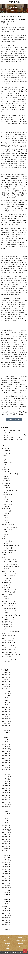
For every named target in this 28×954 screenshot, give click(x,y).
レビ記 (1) (5, 534)
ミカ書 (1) (5, 460)
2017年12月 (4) (6, 913)
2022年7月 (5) (6, 786)
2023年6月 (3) (6, 760)
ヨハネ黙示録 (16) (7, 626)
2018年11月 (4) (6, 887)
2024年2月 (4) (6, 742)
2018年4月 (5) (6, 904)
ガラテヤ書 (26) (6, 487)
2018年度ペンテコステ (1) (9, 643)
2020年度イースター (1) (9, 603)
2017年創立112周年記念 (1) (10, 652)
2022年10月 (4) (6, 779)
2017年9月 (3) (6, 920)
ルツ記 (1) (5, 455)
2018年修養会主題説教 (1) (9, 636)
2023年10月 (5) (6, 751)
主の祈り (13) (6, 629)
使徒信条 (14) (6, 513)
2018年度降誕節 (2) (7, 640)
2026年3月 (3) (6, 684)
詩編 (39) (5, 531)
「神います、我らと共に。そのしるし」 (13, 430)
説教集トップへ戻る (14, 420)
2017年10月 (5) (6, 917)
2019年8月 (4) (6, 867)
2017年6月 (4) (6, 927)
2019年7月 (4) (6, 869)
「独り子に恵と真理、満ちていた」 (12, 437)
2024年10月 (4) (6, 723)
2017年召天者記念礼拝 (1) (9, 649)
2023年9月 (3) (6, 753)
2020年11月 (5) (6, 832)
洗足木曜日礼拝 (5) (7, 582)
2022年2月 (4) (6, 797)
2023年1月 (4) (6, 772)
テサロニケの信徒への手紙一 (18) (11, 615)
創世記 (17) (5, 555)
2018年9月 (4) (6, 892)
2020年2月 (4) (6, 853)
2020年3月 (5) (6, 850)
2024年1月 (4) (6, 744)
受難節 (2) (5, 518)
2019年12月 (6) (6, 857)
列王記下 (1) (5, 448)
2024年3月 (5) (6, 739)
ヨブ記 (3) (5, 497)
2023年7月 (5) (6, 758)
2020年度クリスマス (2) (9, 589)
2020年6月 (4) (6, 843)
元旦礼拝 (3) (5, 633)
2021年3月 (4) (6, 823)
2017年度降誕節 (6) (7, 661)
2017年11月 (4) (6, 915)
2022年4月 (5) (6, 793)
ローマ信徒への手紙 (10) (9, 548)
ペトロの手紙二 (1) (7, 612)
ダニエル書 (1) (6, 476)
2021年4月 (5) (6, 820)
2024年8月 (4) (6, 728)
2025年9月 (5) (6, 698)
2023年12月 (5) (6, 746)
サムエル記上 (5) (7, 552)
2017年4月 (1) (6, 929)
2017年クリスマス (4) (8, 663)
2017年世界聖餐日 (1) (8, 645)
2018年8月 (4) (6, 894)
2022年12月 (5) (6, 774)
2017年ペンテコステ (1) (9, 659)
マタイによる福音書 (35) (9, 550)
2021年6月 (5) (6, 816)
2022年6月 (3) (6, 788)
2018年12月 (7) (6, 885)
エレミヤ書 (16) (6, 543)
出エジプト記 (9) (7, 541)
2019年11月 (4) (6, 860)
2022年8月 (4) (6, 783)
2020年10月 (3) (6, 834)
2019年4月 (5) (6, 876)
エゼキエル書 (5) (7, 504)
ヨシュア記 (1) (6, 464)
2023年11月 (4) (6, 749)
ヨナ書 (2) (5, 515)
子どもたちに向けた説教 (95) (10, 631)
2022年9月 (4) (6, 781)
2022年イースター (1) (8, 571)
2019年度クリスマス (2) (9, 610)
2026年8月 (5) (6, 672)
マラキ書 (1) (5, 485)
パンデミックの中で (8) (8, 601)
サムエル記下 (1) (7, 529)
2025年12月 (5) (6, 691)
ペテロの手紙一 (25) (8, 617)
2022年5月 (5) (6, 790)
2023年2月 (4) (6, 769)
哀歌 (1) (4, 557)
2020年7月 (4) (6, 841)
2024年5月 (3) (6, 735)
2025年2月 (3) (6, 714)
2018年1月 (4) (6, 911)
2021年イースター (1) (8, 580)
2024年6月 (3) (6, 732)
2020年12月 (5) (6, 830)
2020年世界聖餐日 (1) (8, 594)
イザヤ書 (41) (6, 568)
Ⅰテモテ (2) (5, 596)
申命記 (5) (5, 520)
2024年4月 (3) (6, 737)
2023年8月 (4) (6, 755)
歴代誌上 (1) (5, 469)
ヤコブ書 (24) (6, 599)
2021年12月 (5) (6, 802)
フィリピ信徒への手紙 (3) (9, 527)
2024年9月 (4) (6, 725)
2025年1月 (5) (6, 716)
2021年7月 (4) (6, 813)
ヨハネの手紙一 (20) (8, 619)
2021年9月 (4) (6, 809)
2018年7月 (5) (6, 897)
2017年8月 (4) (6, 922)
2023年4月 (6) (6, 765)
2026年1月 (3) (6, 688)
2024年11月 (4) (6, 721)
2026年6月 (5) (6, 677)
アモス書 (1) (5, 506)
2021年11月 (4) (6, 804)
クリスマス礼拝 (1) (7, 462)
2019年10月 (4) (6, 862)
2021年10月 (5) (6, 806)
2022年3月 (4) (6, 795)
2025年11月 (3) (6, 693)
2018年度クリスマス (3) (9, 647)
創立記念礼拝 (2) (7, 494)
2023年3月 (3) (6, 767)
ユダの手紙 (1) (6, 499)
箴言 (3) (4, 536)
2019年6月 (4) (6, 871)
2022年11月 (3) (6, 776)
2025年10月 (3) (6, 695)
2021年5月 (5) (6, 818)
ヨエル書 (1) (5, 471)
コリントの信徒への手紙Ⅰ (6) (10, 566)
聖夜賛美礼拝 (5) (7, 624)
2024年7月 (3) (6, 730)
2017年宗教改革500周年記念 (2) (11, 654)
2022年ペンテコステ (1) (9, 559)
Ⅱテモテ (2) (5, 478)
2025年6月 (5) (6, 705)
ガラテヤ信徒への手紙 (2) (9, 564)
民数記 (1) (5, 538)
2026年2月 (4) (6, 686)
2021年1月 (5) (6, 827)
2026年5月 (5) (6, 679)
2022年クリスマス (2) (8, 524)
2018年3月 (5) (6, 906)
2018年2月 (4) (6, 908)
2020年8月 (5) (6, 839)
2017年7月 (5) (6, 924)
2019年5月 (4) (6, 874)
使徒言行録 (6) (6, 508)
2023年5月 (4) (6, 762)
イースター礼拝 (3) (7, 511)
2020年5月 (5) (6, 846)
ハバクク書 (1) (6, 483)
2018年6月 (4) (6, 899)
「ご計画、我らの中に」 (9, 432)
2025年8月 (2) (6, 700)
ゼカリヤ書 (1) (6, 481)
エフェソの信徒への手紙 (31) (10, 562)
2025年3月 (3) (6, 712)
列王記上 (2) (5, 457)
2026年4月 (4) (6, 681)
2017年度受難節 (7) (7, 656)
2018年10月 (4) (6, 890)
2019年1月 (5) (6, 883)
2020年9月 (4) (6, 836)
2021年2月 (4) (6, 825)
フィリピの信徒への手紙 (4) (10, 490)
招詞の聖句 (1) (6, 492)
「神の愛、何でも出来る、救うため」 (12, 439)
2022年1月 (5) (6, 799)
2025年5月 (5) (6, 707)
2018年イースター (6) (8, 638)
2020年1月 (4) (6, 855)
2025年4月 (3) (6, 709)
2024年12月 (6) (6, 718)
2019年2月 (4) (6, 880)
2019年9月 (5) (6, 864)
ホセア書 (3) (5, 467)
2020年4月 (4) (6, 848)
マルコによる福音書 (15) (9, 608)
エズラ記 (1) (5, 522)
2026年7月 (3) (6, 674)
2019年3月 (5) (6, 878)
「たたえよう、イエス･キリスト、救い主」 (14, 435)
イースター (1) (6, 453)
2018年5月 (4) (6, 901)
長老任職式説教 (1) (7, 578)
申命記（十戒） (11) (8, 605)
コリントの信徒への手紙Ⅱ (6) (10, 545)
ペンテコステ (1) (7, 501)
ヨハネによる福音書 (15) (9, 575)
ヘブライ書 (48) (6, 587)
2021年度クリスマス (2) (9, 573)
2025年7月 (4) (6, 702)
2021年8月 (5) (6, 811)
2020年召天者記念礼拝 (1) (9, 592)
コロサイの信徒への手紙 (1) (10, 474)
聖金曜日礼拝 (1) (7, 622)
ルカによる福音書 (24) (8, 585)
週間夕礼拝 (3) (6, 450)
